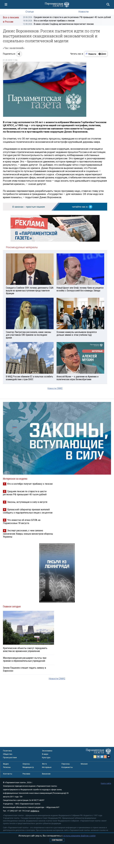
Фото (44, 764)
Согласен (57, 840)
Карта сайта (106, 783)
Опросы (26, 764)
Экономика (47, 751)
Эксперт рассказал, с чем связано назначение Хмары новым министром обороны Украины (28, 533)
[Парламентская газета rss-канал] (95, 756)
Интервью (47, 767)
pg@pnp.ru (35, 811)
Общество (7, 754)
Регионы (7, 767)
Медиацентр (28, 767)
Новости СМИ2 (55, 388)
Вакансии (46, 774)
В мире (45, 754)
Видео (6, 764)
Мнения (84, 764)
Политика (7, 751)
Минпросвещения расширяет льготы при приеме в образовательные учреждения (24, 659)
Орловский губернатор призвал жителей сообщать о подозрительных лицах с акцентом (27, 511)
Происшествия (10, 757)
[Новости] (91, 54)
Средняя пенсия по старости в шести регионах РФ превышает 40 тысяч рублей (67, 17)
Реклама (26, 774)
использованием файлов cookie (79, 835)
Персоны (65, 764)
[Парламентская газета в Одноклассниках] (105, 756)
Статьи (30, 11)
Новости (83, 11)
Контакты (7, 774)
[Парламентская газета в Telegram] (101, 756)
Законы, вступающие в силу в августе (27, 501)
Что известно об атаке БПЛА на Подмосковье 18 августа (21, 521)
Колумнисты (67, 767)
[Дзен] (102, 54)
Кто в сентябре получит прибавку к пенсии (49, 20)
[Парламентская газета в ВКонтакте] (98, 756)
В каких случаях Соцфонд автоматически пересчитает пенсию (58, 24)
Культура (46, 757)
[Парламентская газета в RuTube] (108, 756)
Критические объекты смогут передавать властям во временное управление (25, 650)
